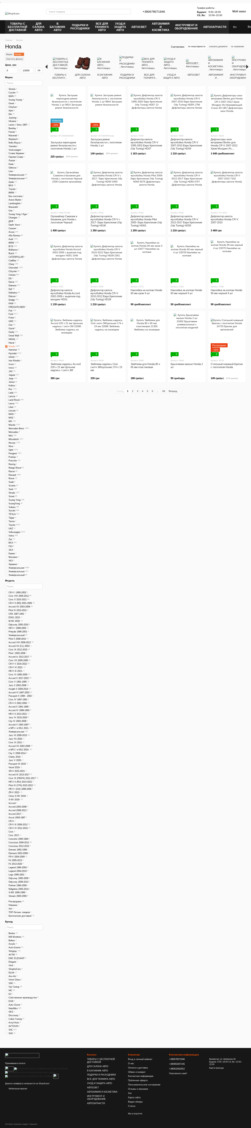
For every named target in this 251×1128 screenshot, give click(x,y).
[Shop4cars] (22, 1055)
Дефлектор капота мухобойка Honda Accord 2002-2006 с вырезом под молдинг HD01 (65, 295)
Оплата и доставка (138, 1067)
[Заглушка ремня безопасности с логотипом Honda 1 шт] (106, 110)
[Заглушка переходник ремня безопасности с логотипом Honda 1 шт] (67, 110)
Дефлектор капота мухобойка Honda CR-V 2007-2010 (224, 219)
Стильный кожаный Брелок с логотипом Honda (227, 366)
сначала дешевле (218, 46)
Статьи (131, 1106)
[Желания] (187, 11)
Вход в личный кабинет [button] (140, 1059)
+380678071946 (154, 11)
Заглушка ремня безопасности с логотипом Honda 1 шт (106, 142)
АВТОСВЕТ (139, 26)
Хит (130, 1093)
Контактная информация (140, 1076)
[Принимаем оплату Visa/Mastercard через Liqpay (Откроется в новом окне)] (30, 1072)
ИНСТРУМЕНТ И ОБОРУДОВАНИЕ (186, 27)
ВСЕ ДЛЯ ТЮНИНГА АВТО (102, 26)
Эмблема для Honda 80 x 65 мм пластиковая (145, 366)
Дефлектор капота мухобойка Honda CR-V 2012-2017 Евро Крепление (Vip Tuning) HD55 (186, 221)
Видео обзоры (135, 1101)
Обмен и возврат (136, 1072)
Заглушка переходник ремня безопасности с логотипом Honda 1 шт (64, 145)
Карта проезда (216, 1068)
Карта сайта (134, 1097)
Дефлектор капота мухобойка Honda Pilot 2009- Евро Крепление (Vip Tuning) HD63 (146, 221)
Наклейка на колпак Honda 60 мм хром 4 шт (146, 292)
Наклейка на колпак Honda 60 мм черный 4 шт (186, 292)
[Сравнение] (178, 11)
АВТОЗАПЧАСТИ (214, 26)
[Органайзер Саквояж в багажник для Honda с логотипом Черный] (67, 187)
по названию (237, 46)
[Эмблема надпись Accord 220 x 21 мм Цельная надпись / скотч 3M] (67, 334)
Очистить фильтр (14, 59)
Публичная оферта (138, 1080)
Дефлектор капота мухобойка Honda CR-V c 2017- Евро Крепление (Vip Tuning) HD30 (106, 221)
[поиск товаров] (128, 11)
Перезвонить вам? (178, 1073)
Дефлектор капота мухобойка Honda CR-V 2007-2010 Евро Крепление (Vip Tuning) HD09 (186, 144)
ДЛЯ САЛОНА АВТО (38, 26)
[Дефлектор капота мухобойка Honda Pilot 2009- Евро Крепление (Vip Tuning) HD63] (147, 187)
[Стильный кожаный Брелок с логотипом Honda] (227, 334)
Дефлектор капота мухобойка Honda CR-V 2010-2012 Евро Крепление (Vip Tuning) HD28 (106, 295)
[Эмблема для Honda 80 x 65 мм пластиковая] (147, 334)
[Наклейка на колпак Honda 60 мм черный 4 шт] (187, 261)
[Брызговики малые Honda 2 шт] (187, 334)
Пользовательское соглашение (144, 1084)
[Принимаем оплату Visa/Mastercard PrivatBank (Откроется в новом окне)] (29, 1076)
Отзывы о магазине (138, 1089)
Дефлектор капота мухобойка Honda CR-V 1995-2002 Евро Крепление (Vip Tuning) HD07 (146, 144)
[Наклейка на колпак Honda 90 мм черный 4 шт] (227, 261)
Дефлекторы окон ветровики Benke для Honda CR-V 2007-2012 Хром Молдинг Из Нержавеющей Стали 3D (225, 145)
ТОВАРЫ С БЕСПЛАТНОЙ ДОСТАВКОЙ (17, 26)
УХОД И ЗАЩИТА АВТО (120, 26)
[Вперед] (247, 67)
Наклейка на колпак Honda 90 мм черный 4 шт (226, 292)
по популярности (196, 46)
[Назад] (46, 67)
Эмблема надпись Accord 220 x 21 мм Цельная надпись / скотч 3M (66, 367)
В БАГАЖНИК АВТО (57, 26)
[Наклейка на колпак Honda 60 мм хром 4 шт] (147, 261)
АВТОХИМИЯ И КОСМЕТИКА (161, 26)
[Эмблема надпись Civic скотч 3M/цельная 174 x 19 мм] (106, 334)
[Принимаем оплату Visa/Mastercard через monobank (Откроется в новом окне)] (41, 1068)
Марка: (9, 54)
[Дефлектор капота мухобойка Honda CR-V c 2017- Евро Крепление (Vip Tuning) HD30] (106, 187)
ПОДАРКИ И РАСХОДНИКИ (80, 27)
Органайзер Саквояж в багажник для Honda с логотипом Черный (64, 219)
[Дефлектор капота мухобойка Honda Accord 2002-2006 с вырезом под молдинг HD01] (67, 261)
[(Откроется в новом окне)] (55, 1076)
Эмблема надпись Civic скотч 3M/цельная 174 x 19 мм (106, 367)
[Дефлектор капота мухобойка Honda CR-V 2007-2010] (227, 187)
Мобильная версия (17, 1088)
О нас (131, 1063)
